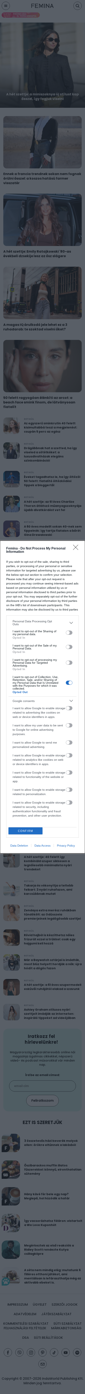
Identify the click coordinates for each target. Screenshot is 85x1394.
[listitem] (42, 623)
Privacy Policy (66, 845)
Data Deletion (19, 845)
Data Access (42, 845)
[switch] (69, 633)
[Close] (77, 549)
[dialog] (42, 697)
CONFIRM (25, 831)
